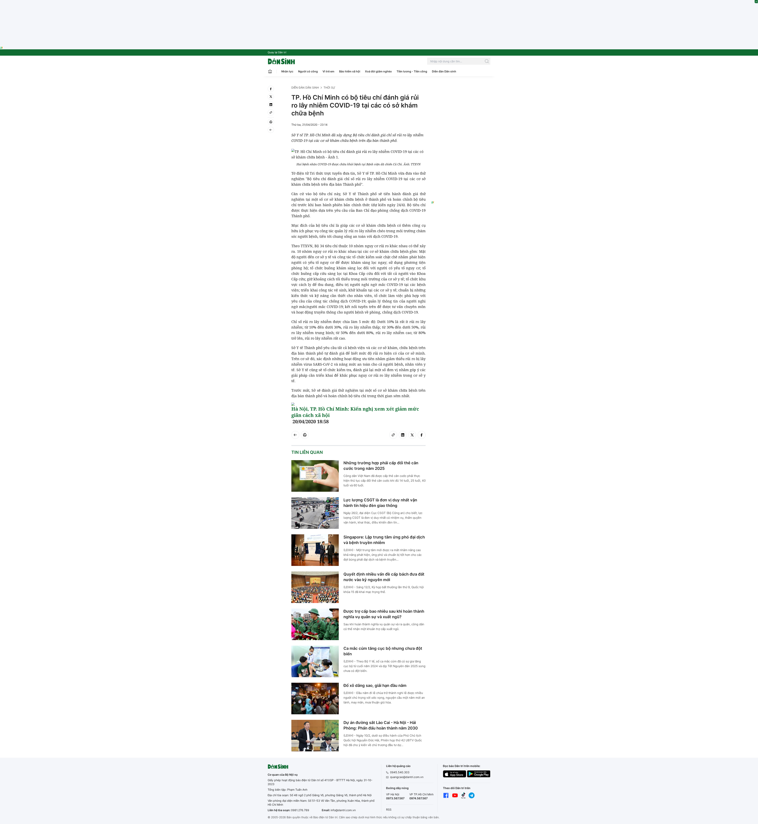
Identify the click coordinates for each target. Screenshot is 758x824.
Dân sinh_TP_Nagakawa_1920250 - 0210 (379, 2)
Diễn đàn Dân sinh (444, 71)
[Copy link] (271, 112)
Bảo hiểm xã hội (349, 71)
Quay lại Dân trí (277, 52)
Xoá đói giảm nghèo (378, 71)
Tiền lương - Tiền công (412, 71)
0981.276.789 (300, 810)
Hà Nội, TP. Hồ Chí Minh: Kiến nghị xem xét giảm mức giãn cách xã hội (355, 411)
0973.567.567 (395, 798)
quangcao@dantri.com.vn (406, 777)
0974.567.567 (418, 798)
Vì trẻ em (328, 71)
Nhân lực (287, 71)
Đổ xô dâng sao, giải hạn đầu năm (374, 685)
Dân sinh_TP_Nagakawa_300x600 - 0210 (460, 90)
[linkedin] (271, 104)
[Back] (271, 130)
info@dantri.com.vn (343, 810)
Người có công (308, 71)
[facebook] (271, 89)
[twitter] (271, 97)
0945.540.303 (399, 772)
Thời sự (329, 87)
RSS (388, 809)
